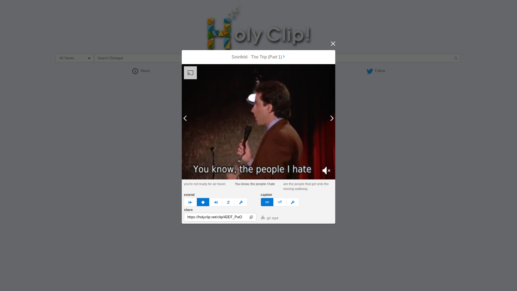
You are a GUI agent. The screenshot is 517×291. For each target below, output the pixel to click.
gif (268, 218)
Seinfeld (239, 57)
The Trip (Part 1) (266, 57)
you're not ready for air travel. (205, 184)
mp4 (275, 218)
